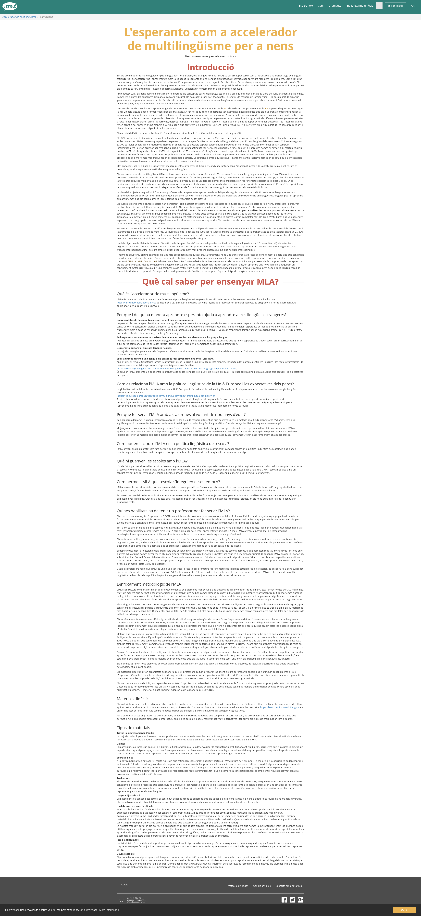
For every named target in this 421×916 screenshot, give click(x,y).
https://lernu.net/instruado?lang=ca (136, 302)
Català (125, 884)
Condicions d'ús (262, 885)
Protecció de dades (237, 885)
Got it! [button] (404, 910)
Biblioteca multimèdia (360, 5)
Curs (321, 5)
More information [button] (109, 910)
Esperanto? (306, 5)
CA (412, 5)
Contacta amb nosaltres (289, 885)
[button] (379, 5)
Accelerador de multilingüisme (19, 16)
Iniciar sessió (396, 6)
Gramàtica (335, 5)
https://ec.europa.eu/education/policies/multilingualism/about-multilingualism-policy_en (166, 395)
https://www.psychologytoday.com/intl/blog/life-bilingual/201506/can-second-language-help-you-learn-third (176, 368)
